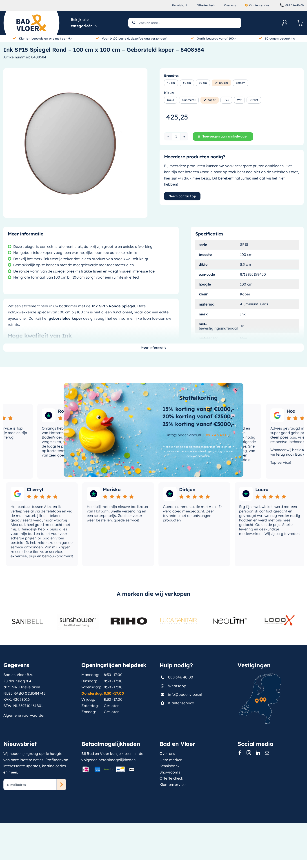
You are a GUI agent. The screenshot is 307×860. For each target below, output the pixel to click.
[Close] (236, 390)
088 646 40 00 (217, 435)
